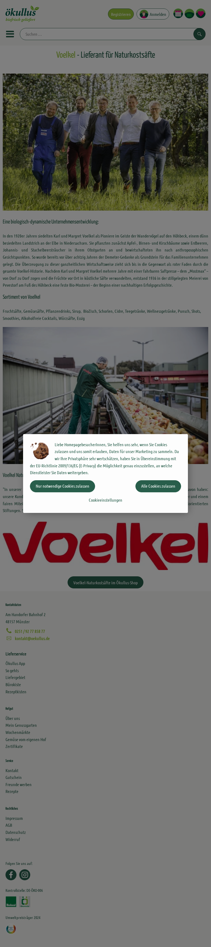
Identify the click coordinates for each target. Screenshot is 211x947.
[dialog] (105, 473)
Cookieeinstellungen (105, 499)
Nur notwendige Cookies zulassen (62, 485)
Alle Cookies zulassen (158, 485)
